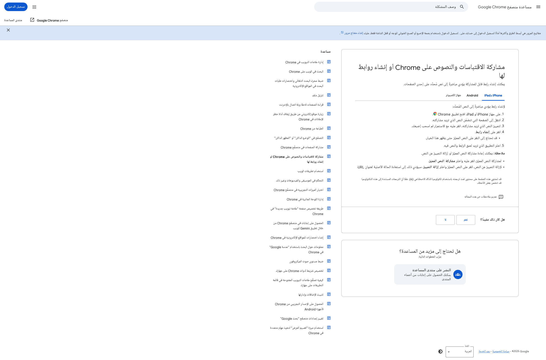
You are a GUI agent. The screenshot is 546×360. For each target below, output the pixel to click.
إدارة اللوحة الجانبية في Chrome (305, 199)
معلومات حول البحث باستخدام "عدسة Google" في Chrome (296, 249)
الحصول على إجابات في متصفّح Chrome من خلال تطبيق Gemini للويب (298, 225)
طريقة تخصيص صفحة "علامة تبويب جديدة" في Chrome (296, 211)
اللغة (467, 346)
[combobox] (385, 7)
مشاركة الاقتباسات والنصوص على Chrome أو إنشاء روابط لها (296, 159)
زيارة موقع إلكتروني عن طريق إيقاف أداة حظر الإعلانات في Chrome (298, 116)
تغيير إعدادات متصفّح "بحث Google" (301, 319)
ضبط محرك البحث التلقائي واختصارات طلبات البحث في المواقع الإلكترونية (299, 83)
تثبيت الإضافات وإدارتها (310, 295)
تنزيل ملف (317, 95)
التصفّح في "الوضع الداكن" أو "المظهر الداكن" (298, 138)
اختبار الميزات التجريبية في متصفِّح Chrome (298, 190)
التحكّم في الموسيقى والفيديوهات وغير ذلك (299, 181)
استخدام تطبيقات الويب (310, 171)
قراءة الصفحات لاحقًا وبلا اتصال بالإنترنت (301, 105)
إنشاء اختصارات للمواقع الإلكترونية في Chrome (297, 238)
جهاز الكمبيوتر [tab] (453, 95)
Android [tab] (472, 95)
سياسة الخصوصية (500, 351)
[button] (538, 7)
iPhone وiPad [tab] (493, 95)
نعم (466, 220)
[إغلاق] (8, 31)
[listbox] (460, 351)
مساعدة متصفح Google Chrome (505, 7)
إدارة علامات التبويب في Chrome (304, 62)
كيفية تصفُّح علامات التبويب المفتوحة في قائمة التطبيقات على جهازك (298, 282)
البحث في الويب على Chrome (306, 72)
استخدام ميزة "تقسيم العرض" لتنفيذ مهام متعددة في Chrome (296, 330)
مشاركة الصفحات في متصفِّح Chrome (302, 147)
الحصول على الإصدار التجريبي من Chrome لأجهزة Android (299, 306)
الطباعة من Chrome (311, 129)
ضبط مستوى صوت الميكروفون (306, 262)
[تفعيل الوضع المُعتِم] (440, 351)
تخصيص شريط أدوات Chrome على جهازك (299, 271)
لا (445, 220)
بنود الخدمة (484, 351)
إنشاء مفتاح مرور (353, 33)
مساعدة (326, 51)
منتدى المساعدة (13, 20)
